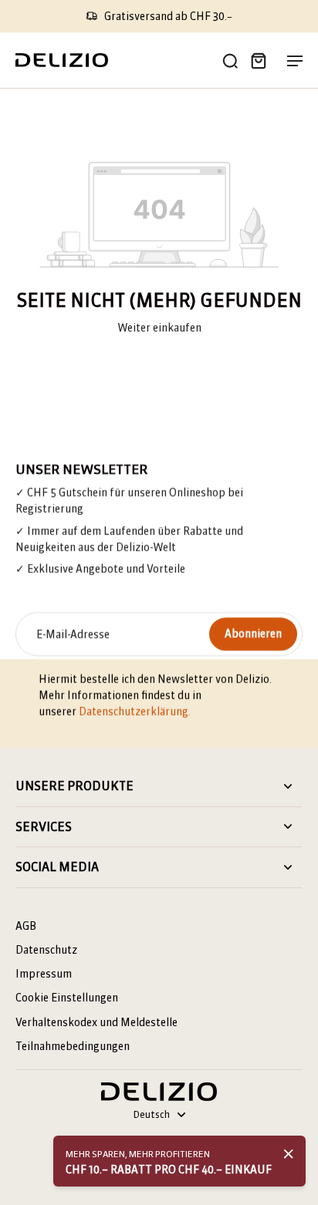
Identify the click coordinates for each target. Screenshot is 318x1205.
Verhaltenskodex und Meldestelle (96, 1022)
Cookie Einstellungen (66, 998)
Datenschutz (46, 950)
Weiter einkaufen (159, 328)
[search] (230, 60)
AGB (25, 926)
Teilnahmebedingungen (72, 1046)
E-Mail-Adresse (73, 634)
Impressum (43, 974)
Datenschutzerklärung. (135, 712)
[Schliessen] (288, 1154)
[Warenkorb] (258, 60)
